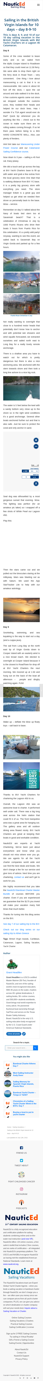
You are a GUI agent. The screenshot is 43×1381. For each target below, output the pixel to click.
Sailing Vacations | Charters (21, 1321)
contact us (19, 877)
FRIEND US (21, 1153)
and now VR (27, 1239)
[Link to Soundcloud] (31, 1378)
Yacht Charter (9, 946)
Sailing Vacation (31, 942)
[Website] (24, 1034)
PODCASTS (21, 1208)
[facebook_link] (22, 1148)
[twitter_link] (21, 1160)
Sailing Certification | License (21, 1327)
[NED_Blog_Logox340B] (14, 5)
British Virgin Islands (19, 939)
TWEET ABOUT (21, 1166)
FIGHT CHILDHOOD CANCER (21, 1182)
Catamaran (8, 942)
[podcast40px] (21, 1202)
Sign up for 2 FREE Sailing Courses (21, 1334)
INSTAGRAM (21, 1194)
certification (22, 1248)
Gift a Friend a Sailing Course (21, 1340)
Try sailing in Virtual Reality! (21, 1337)
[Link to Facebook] (23, 1378)
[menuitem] (38, 5)
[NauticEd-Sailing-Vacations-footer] (21, 1273)
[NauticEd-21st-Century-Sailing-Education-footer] (21, 1220)
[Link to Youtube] (34, 1378)
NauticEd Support (21, 1356)
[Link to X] (20, 1378)
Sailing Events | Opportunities (21, 1343)
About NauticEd (21, 1349)
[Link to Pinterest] (38, 1378)
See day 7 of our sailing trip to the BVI (21, 924)
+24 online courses (25, 1242)
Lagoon (18, 942)
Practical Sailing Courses (21, 1324)
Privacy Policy (22, 1359)
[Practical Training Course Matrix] (2, 690)
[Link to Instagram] (27, 1378)
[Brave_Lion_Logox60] (21, 1174)
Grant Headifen (14, 972)
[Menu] (38, 5)
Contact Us (21, 1353)
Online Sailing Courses (21, 1318)
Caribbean (34, 939)
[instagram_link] (22, 1189)
